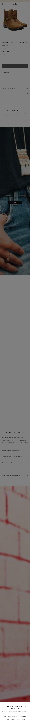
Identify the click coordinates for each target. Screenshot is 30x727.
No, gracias (15, 722)
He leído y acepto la (15, 719)
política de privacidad (20, 719)
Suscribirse (22, 716)
